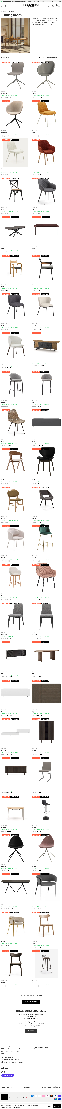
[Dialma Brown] (46, 345)
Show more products (31, 1001)
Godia (3, 480)
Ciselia (3, 325)
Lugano (3, 712)
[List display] (41, 57)
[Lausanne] (15, 616)
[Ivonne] (46, 538)
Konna (3, 596)
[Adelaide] (15, 75)
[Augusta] (46, 229)
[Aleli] (46, 152)
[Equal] (15, 423)
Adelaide (4, 93)
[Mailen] (46, 732)
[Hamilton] (46, 461)
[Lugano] (15, 693)
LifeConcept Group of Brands (51, 1087)
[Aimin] (46, 113)
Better (3, 287)
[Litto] (46, 654)
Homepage (4, 11)
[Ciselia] (15, 307)
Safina (33, 943)
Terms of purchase (7, 1087)
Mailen (34, 750)
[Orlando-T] (46, 809)
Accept (56, 1106)
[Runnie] (46, 886)
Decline (48, 1106)
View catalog (2, 6)
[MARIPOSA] (46, 770)
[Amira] (46, 191)
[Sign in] (53, 6)
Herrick (34, 518)
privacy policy (16, 1107)
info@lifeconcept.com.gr (31, 1018)
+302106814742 (31, 1016)
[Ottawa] (15, 848)
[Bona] (46, 268)
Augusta (34, 248)
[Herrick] (46, 500)
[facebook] (4, 1072)
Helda (3, 518)
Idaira (3, 557)
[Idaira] (15, 538)
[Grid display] (39, 57)
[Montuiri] (15, 809)
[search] (5, 6)
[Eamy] (15, 384)
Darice (3, 364)
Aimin (33, 132)
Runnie (34, 905)
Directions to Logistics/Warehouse (40, 1047)
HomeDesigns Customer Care (11, 1046)
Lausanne (4, 634)
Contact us (52, 1046)
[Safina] (46, 925)
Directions (31, 1030)
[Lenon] (15, 654)
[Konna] (15, 577)
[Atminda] (15, 229)
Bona (33, 287)
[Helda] (15, 500)
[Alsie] (15, 191)
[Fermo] (46, 423)
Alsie (2, 209)
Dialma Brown (36, 362)
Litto (33, 673)
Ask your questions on (13, 1062)
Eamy (3, 402)
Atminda (3, 248)
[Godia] (15, 461)
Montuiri (3, 827)
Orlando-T (35, 827)
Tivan (33, 982)
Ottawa (3, 866)
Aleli (33, 171)
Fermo (33, 441)
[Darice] (15, 345)
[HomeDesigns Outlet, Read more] (49, 6)
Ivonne (34, 557)
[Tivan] (46, 963)
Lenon (3, 673)
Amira (33, 209)
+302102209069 (9, 1057)
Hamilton (34, 480)
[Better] (15, 268)
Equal (3, 441)
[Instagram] (2, 1072)
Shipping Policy (26, 1087)
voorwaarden (5, 1107)
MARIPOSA (35, 789)
